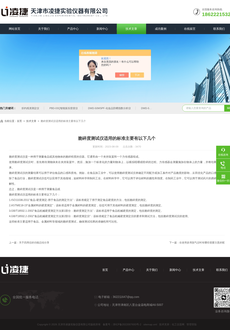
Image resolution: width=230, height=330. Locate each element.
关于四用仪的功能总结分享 (34, 242)
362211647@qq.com (126, 296)
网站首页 (14, 28)
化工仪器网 (178, 324)
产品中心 (73, 28)
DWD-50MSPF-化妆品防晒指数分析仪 (109, 108)
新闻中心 (102, 28)
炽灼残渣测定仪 (30, 108)
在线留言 (190, 28)
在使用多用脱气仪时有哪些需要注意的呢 (202, 242)
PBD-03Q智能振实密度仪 (63, 108)
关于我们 (44, 28)
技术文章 (131, 28)
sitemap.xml (150, 324)
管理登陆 (192, 324)
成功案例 (160, 28)
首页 (19, 121)
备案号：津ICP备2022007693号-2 (122, 324)
